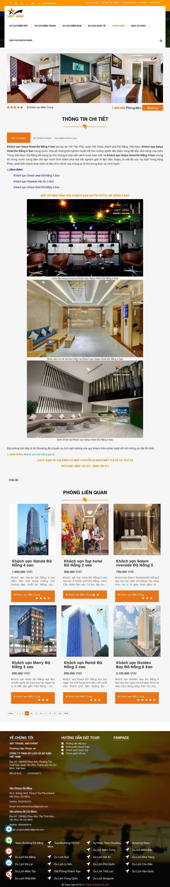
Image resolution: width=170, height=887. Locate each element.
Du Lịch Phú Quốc (104, 864)
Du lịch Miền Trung (45, 25)
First (11, 713)
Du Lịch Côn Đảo (142, 864)
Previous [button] (10, 76)
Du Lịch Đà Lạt (24, 864)
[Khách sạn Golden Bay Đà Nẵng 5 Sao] (137, 630)
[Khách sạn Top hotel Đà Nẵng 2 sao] (84, 529)
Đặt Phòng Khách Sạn (67, 871)
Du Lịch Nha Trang (143, 857)
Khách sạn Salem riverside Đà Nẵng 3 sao (134, 564)
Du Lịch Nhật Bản (25, 878)
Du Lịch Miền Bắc (18, 25)
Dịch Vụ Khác (138, 25)
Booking (152, 108)
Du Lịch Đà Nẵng (25, 857)
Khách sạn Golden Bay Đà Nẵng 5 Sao (134, 664)
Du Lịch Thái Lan (103, 871)
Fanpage (121, 737)
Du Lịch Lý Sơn (63, 864)
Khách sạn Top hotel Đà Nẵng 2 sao (83, 562)
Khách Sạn (118, 25)
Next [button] (159, 76)
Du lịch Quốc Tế (97, 25)
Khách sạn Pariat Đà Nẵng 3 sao (83, 664)
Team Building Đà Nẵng (29, 843)
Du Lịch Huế (61, 857)
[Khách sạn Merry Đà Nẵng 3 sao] (32, 630)
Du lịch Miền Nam (72, 25)
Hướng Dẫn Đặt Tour (80, 737)
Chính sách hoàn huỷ (77, 750)
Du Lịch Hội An (102, 857)
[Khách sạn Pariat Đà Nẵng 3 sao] (84, 630)
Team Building (129, 2)
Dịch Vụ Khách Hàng (20, 40)
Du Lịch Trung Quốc (66, 878)
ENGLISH (155, 2)
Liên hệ (143, 2)
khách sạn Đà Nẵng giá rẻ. (39, 454)
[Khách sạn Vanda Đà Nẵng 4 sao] (32, 529)
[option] (33, 78)
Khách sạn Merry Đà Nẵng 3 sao (31, 664)
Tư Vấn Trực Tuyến (110, 2)
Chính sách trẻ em (75, 753)
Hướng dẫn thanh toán (78, 746)
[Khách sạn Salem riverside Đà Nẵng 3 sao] (137, 529)
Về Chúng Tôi (92, 2)
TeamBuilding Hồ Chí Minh (63, 845)
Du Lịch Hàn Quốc (143, 871)
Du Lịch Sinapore (103, 878)
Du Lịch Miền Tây (25, 871)
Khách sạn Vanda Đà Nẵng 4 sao (32, 562)
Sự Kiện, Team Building (107, 843)
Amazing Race (141, 843)
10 (60, 713)
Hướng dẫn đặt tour (76, 743)
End (66, 713)
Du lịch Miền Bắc (142, 850)
